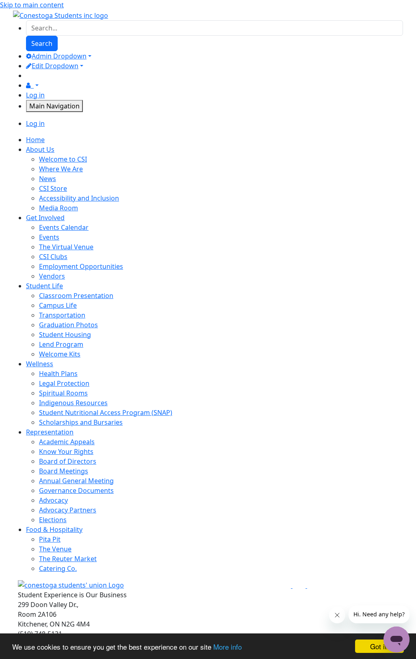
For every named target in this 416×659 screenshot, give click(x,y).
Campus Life (58, 305)
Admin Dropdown (59, 56)
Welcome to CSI (63, 159)
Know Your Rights (66, 451)
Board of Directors (67, 461)
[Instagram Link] (313, 585)
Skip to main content (32, 4)
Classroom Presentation (76, 295)
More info (227, 647)
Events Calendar (64, 227)
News (47, 178)
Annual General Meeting (76, 480)
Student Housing (65, 334)
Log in (35, 95)
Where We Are (61, 168)
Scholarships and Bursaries (81, 422)
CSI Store (53, 188)
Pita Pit (50, 539)
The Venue (55, 548)
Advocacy (53, 500)
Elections (53, 519)
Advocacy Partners (67, 510)
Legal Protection (64, 383)
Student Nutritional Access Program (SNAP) (105, 412)
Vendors (52, 276)
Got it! (379, 646)
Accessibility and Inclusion (79, 198)
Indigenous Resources (73, 402)
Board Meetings (63, 471)
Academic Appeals (67, 441)
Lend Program (61, 344)
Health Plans (58, 373)
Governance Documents (76, 490)
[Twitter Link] (299, 585)
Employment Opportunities (81, 266)
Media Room (58, 207)
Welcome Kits (59, 354)
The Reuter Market (68, 558)
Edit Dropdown (55, 65)
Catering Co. (58, 568)
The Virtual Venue (66, 246)
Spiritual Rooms (63, 393)
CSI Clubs (53, 256)
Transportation (62, 315)
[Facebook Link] (285, 585)
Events (49, 237)
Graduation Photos (68, 324)
